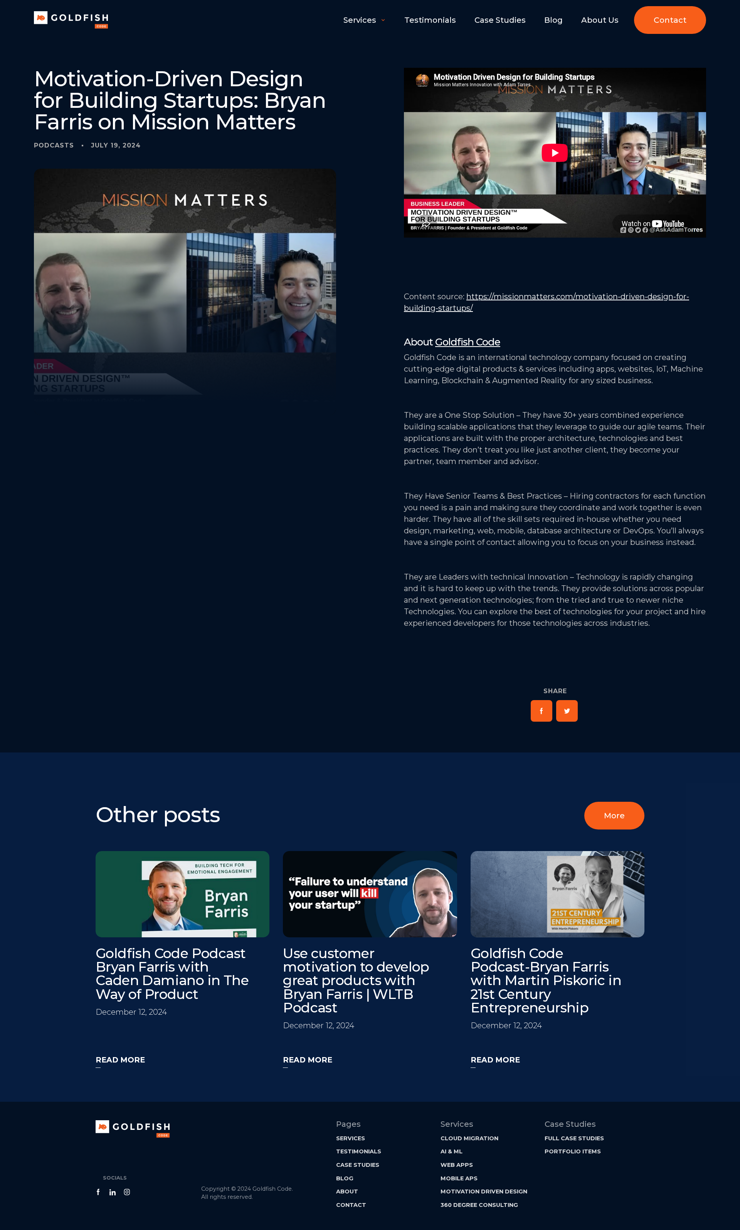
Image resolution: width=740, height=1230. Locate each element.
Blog (553, 20)
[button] (364, 20)
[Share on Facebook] (541, 711)
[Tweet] (567, 711)
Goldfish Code (467, 342)
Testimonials (430, 20)
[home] (71, 20)
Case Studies (500, 20)
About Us (600, 20)
